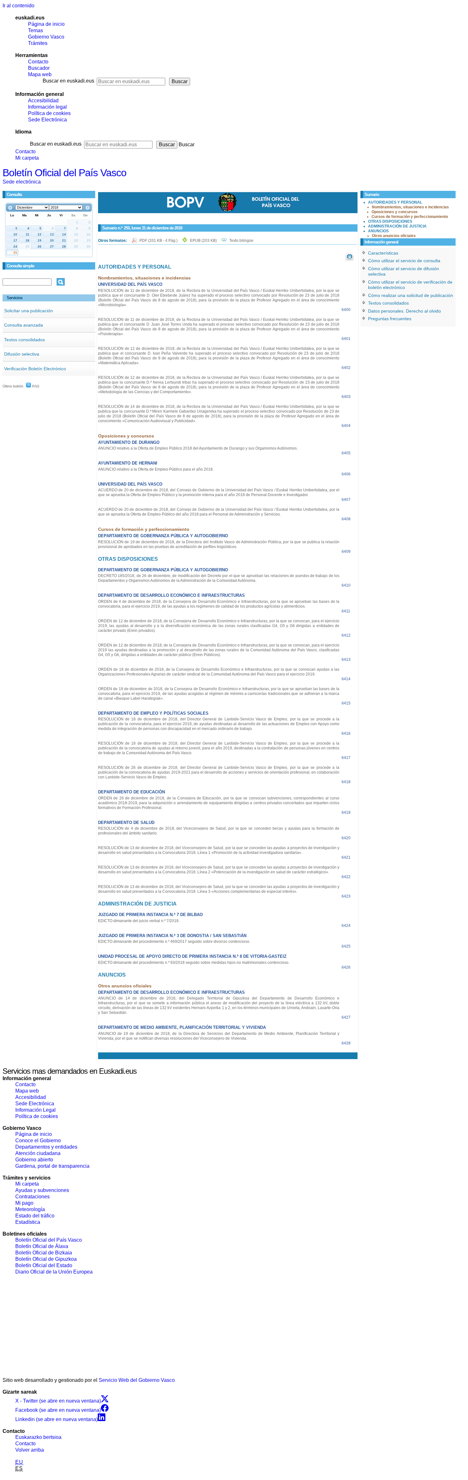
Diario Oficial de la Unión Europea (54, 1271)
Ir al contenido (18, 5)
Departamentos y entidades (46, 1147)
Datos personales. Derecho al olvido (404, 311)
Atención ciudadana (37, 1153)
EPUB (203, 240)
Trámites (37, 43)
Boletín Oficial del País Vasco (64, 172)
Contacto (38, 61)
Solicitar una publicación (28, 310)
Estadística (27, 1222)
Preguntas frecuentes (389, 318)
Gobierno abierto (34, 1159)
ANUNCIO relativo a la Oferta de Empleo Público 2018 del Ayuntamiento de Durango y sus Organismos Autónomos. (198, 448)
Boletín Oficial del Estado (43, 1265)
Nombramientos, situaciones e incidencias (410, 207)
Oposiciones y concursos (395, 212)
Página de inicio (46, 24)
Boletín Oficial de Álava (41, 1246)
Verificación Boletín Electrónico (35, 368)
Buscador (39, 68)
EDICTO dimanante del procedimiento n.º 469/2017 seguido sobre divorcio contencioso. (174, 941)
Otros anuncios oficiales (394, 236)
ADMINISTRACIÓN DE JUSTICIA (397, 226)
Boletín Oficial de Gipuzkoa (46, 1259)
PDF (159, 240)
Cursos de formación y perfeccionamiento (410, 216)
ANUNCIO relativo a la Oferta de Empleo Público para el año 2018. (156, 469)
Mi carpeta (27, 158)
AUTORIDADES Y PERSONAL (395, 202)
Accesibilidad (43, 100)
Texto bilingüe (241, 240)
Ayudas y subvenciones (42, 1190)
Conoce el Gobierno (38, 1140)
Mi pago (24, 1203)
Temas (35, 30)
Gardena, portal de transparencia (52, 1166)
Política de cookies (49, 113)
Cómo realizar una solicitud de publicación (410, 295)
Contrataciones (32, 1196)
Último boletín (13, 386)
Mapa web (40, 74)
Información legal (47, 107)
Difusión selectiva (21, 354)
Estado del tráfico (34, 1215)
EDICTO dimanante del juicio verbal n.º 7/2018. (139, 921)
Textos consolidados (24, 339)
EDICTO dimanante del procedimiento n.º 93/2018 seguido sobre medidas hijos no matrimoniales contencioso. (193, 962)
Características (383, 253)
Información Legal (35, 1110)
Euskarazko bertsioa (38, 1437)
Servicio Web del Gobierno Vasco (137, 1380)
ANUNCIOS (378, 231)
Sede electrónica (22, 181)
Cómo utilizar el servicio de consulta (404, 260)
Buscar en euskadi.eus (68, 80)
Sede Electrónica (47, 119)
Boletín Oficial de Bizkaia (43, 1252)
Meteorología (30, 1209)
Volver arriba (29, 1450)
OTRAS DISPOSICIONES (390, 221)
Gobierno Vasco (46, 37)
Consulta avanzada (23, 325)
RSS (35, 386)
